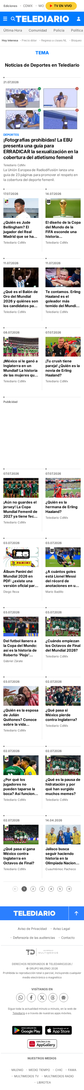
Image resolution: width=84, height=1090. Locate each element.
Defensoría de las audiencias (34, 937)
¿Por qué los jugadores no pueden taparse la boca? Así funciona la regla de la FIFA (20, 789)
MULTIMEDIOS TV (26, 1076)
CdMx (28, 6)
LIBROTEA (44, 1082)
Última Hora (12, 30)
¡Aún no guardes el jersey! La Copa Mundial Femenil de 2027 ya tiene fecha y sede (20, 511)
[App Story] (58, 1030)
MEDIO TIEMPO (39, 1070)
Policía (59, 30)
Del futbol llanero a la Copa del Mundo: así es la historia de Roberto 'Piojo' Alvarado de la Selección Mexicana (20, 653)
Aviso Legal (61, 929)
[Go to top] (76, 913)
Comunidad (38, 30)
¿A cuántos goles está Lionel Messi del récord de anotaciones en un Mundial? (61, 581)
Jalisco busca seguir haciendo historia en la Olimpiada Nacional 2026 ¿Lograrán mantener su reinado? (62, 863)
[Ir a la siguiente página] (69, 889)
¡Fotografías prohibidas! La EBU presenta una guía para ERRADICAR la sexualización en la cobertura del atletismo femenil (40, 148)
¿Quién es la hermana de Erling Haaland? (61, 507)
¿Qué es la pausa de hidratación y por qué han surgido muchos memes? (62, 786)
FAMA (72, 1070)
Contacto (68, 937)
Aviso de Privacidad (32, 929)
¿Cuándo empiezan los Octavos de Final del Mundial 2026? (62, 645)
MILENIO (17, 1070)
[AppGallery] (42, 1044)
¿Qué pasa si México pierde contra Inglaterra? (61, 715)
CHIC (59, 1070)
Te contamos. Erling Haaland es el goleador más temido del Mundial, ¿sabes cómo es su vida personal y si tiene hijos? (62, 305)
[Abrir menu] (5, 18)
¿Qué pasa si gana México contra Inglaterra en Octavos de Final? (19, 856)
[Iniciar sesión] (78, 19)
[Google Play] (27, 1030)
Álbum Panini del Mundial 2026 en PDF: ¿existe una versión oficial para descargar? (20, 581)
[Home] (42, 19)
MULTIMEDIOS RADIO (59, 1076)
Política (77, 30)
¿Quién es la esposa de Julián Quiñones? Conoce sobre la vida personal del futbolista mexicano (20, 722)
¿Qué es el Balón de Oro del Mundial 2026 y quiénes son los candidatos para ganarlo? (20, 301)
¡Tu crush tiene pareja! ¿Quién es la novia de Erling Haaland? (62, 368)
